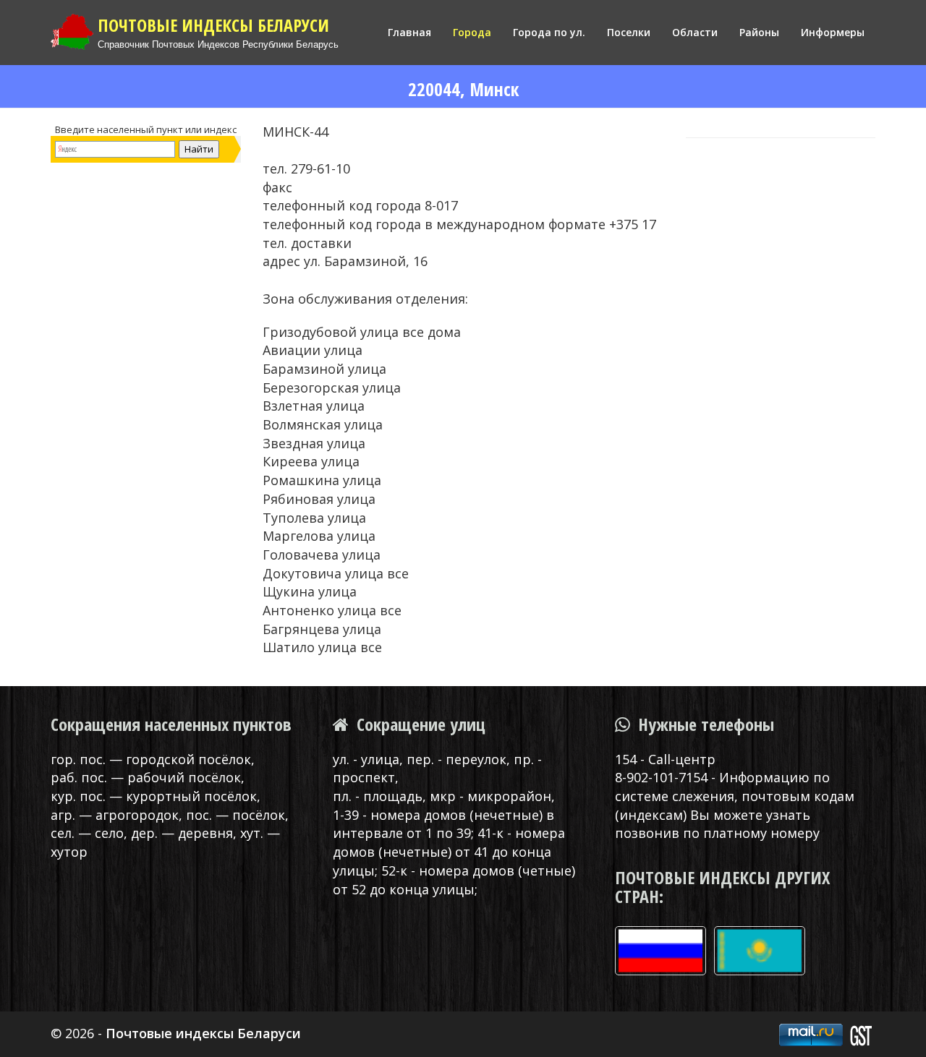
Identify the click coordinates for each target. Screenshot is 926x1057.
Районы (759, 32)
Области (695, 32)
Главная (409, 32)
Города (472, 32)
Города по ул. (549, 32)
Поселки (628, 32)
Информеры (833, 32)
